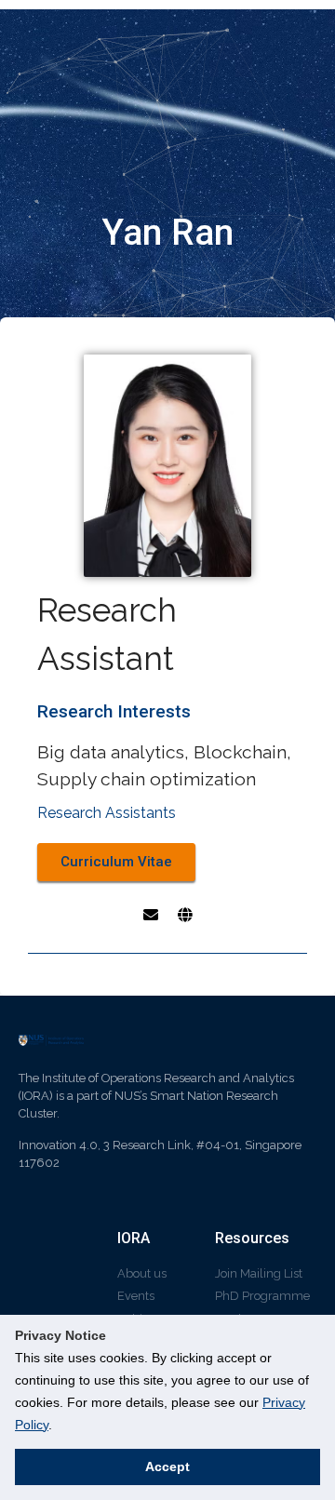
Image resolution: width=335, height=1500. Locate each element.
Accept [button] (167, 1466)
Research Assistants (106, 813)
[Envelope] (151, 915)
